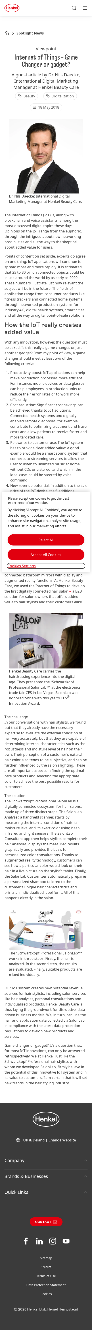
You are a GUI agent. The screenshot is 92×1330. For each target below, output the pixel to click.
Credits (46, 1267)
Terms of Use (46, 1276)
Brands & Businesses (26, 1176)
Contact (43, 1222)
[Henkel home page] (6, 33)
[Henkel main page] (11, 8)
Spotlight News (30, 33)
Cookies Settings (22, 566)
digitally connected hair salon (43, 591)
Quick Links (16, 1192)
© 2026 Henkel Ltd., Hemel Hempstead (46, 1309)
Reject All (46, 539)
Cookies (46, 1294)
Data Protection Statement (46, 1285)
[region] (46, 532)
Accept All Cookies (46, 554)
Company (14, 1160)
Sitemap (46, 1258)
